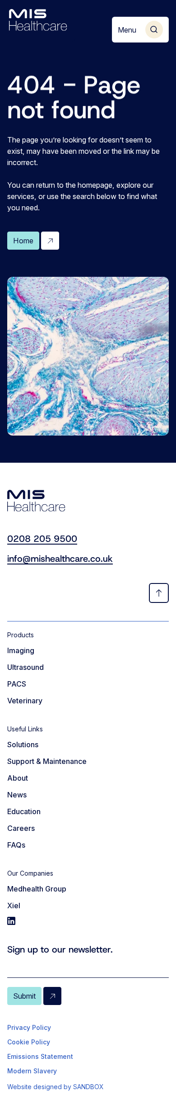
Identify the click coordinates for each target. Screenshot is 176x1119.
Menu (127, 29)
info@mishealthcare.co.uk (60, 558)
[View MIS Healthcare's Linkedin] (88, 921)
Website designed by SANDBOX (55, 1087)
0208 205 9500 (42, 539)
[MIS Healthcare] (38, 20)
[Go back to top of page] (159, 593)
